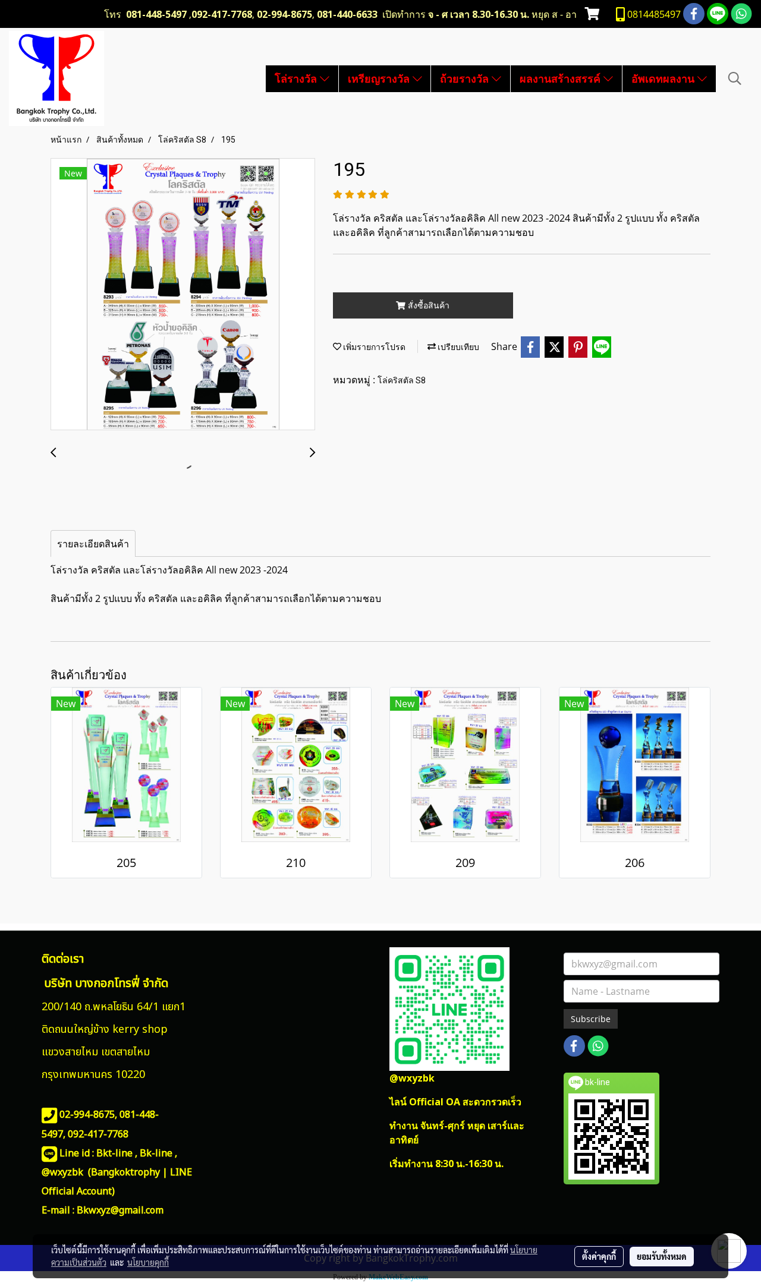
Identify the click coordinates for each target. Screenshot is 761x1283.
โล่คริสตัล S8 (402, 380)
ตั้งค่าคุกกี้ (599, 1256)
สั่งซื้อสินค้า (427, 305)
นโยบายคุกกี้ (148, 1262)
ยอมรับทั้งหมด (662, 1256)
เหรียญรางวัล (380, 78)
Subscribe (591, 1018)
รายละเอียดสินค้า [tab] (93, 543)
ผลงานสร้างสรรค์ (561, 78)
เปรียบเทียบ (457, 347)
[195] (183, 295)
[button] (735, 78)
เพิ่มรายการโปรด (373, 347)
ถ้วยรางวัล (466, 78)
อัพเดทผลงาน (664, 78)
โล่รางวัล (297, 78)
